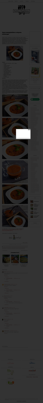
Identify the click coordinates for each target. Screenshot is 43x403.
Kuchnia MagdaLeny (25, 138)
